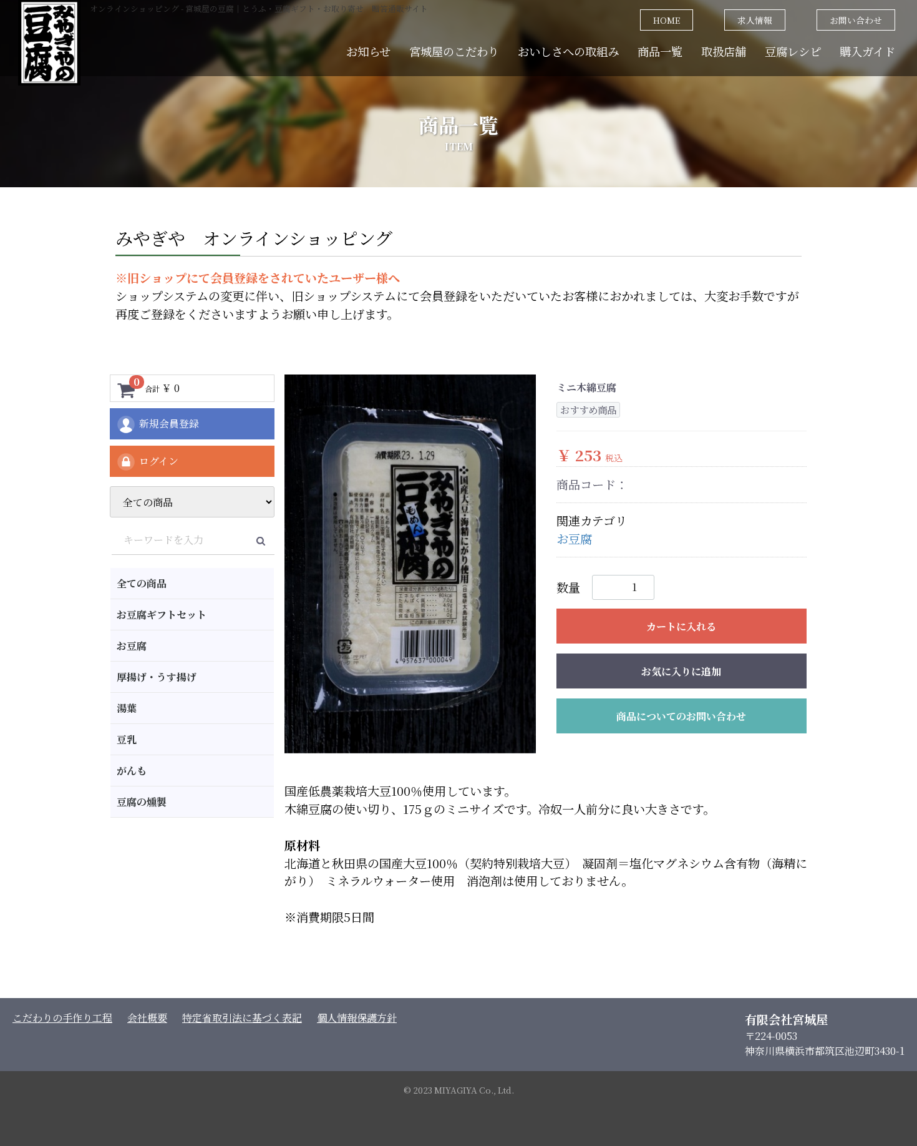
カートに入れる (681, 626)
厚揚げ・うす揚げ (156, 677)
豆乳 (127, 739)
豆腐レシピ (793, 51)
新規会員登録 (169, 423)
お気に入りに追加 (681, 671)
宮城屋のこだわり (454, 51)
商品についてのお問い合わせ (681, 716)
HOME (666, 20)
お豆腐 (132, 646)
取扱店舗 (723, 51)
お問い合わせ (856, 20)
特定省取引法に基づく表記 (242, 1018)
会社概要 (147, 1018)
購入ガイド (867, 51)
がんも (132, 770)
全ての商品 (142, 583)
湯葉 (127, 708)
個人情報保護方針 (357, 1018)
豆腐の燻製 (142, 802)
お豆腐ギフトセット (161, 614)
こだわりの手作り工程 (62, 1018)
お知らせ (368, 51)
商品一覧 (660, 51)
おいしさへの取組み (568, 51)
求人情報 (754, 20)
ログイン (158, 461)
